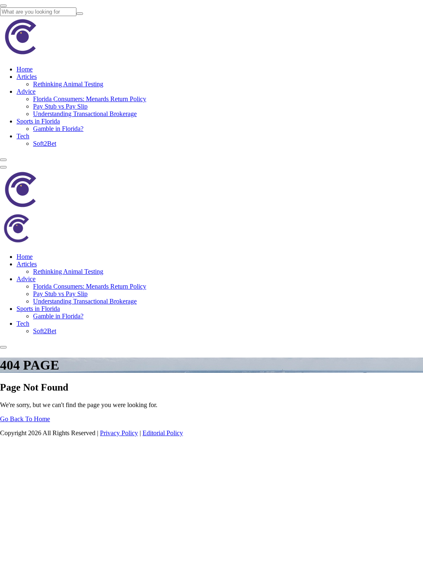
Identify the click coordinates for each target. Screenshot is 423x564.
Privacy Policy (119, 432)
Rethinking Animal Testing (68, 84)
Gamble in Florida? (58, 128)
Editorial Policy (163, 432)
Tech (23, 136)
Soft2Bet (44, 143)
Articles (27, 76)
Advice (26, 91)
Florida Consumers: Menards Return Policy (89, 98)
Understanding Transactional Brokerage (85, 113)
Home (25, 69)
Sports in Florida (38, 121)
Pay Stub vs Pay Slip (60, 106)
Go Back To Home (25, 418)
